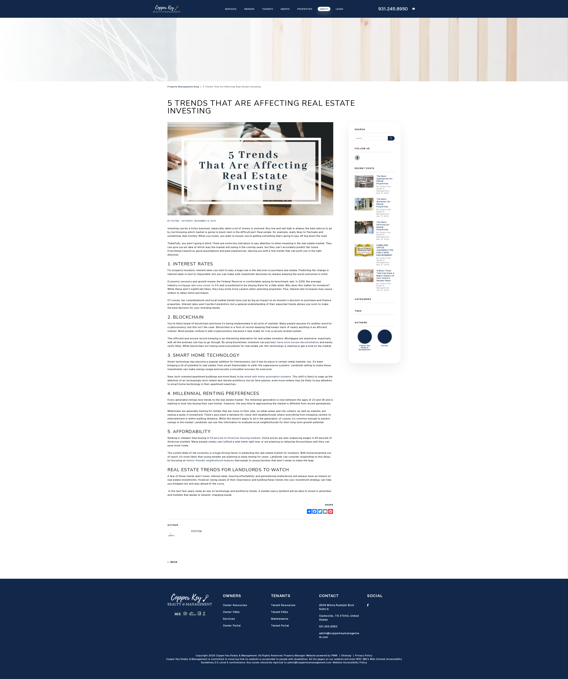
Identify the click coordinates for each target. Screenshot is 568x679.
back (174, 562)
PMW (334, 655)
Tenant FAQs (279, 612)
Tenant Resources (283, 605)
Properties (304, 9)
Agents (285, 9)
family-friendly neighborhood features (210, 460)
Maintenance (279, 618)
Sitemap (346, 655)
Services (231, 9)
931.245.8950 (393, 9)
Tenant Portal (280, 625)
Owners (249, 9)
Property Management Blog (183, 86)
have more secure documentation (297, 342)
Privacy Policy (363, 655)
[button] (411, 9)
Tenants (267, 9)
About (324, 9)
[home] (166, 8)
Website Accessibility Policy (350, 662)
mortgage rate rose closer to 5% (198, 285)
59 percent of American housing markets (234, 438)
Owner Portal (232, 625)
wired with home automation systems (267, 376)
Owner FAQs (231, 612)
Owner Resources (235, 605)
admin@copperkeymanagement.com (309, 662)
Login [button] (339, 9)
